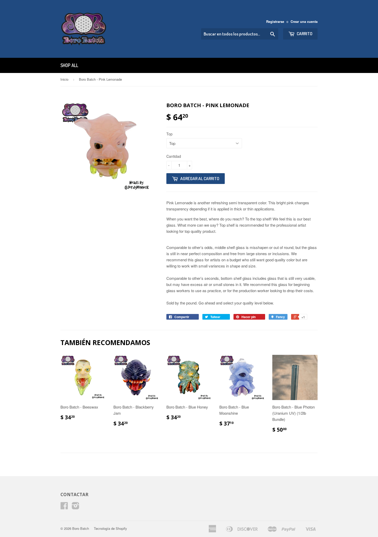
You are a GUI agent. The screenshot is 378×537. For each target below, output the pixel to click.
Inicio (64, 79)
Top (169, 133)
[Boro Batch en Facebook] (64, 507)
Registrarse (275, 21)
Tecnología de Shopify (110, 528)
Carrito (304, 33)
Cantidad (173, 156)
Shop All (69, 65)
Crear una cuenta (304, 21)
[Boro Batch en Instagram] (75, 507)
